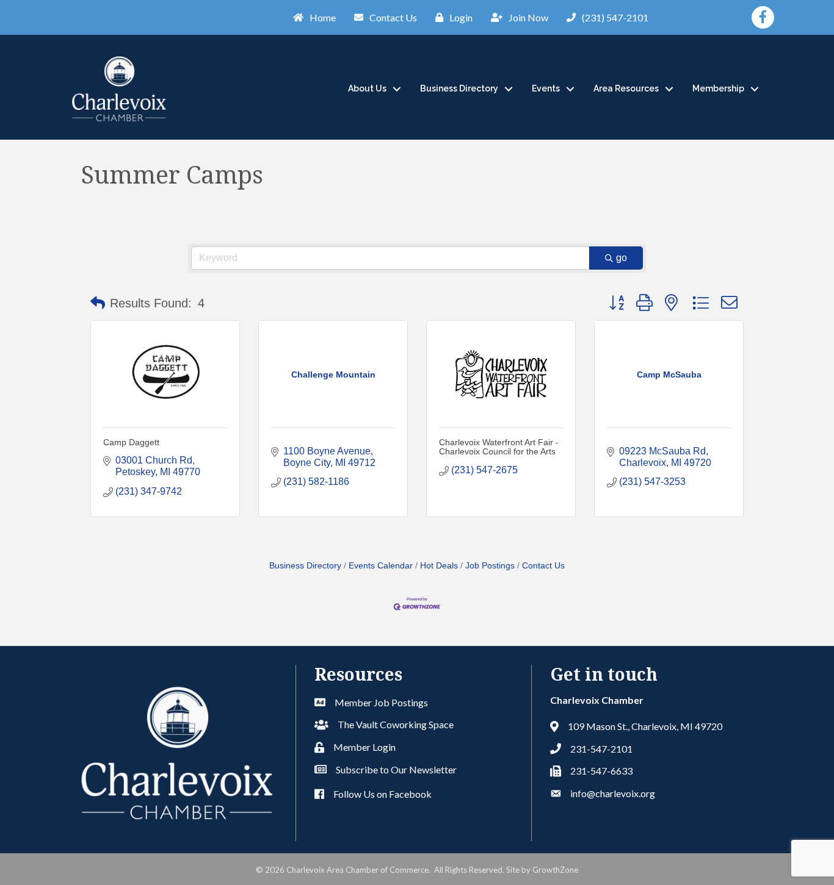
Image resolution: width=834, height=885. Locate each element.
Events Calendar (381, 565)
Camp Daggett (131, 442)
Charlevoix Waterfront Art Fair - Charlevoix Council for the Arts (499, 446)
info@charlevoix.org (612, 793)
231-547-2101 (601, 748)
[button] (97, 303)
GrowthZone (555, 870)
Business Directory (459, 88)
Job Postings (490, 565)
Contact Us (543, 565)
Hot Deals (439, 565)
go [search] (621, 258)
